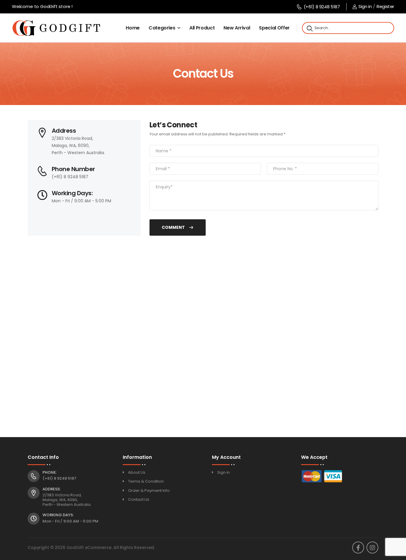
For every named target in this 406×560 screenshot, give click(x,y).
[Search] (309, 28)
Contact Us (138, 499)
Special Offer (274, 27)
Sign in (365, 6)
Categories (162, 27)
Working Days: (58, 515)
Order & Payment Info (149, 490)
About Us (136, 472)
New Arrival (237, 27)
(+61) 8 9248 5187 (322, 6)
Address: (52, 489)
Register (385, 6)
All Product (202, 27)
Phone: (50, 472)
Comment (174, 227)
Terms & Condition (146, 481)
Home (133, 27)
